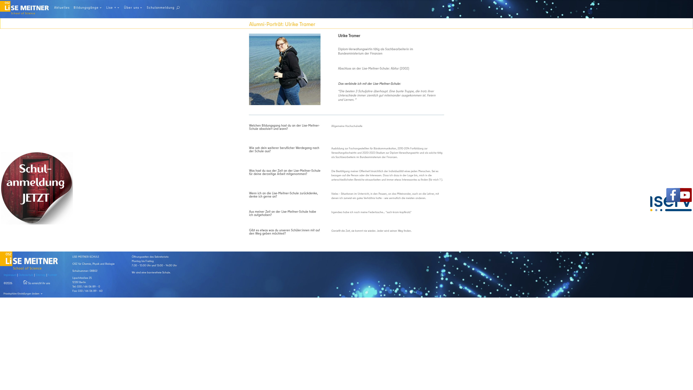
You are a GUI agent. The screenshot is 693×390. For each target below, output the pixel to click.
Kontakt (52, 275)
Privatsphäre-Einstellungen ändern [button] (21, 293)
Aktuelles (62, 7)
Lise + (111, 7)
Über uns (131, 7)
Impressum (10, 275)
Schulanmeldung (161, 7)
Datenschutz (26, 275)
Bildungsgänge (86, 7)
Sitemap (41, 275)
